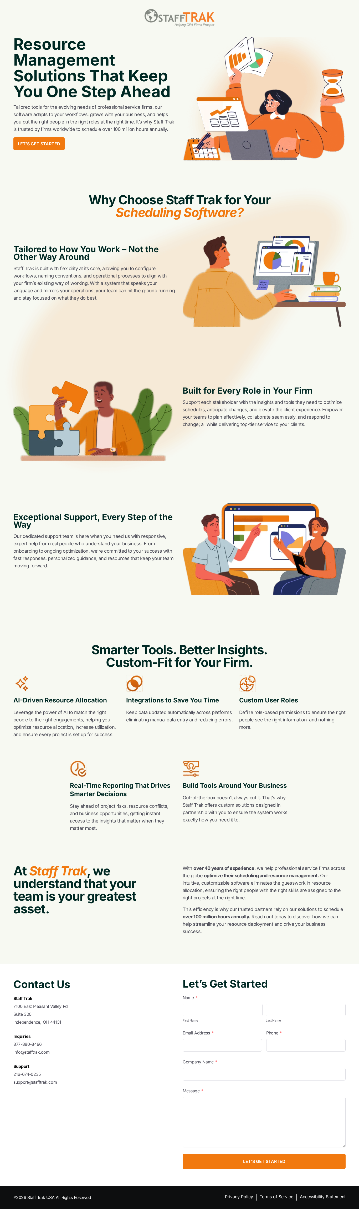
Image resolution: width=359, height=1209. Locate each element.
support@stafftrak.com (35, 1082)
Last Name (273, 1020)
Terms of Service (276, 1196)
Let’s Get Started (39, 143)
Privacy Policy (239, 1196)
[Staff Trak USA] (179, 17)
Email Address (198, 1032)
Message (193, 1090)
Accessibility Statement (323, 1196)
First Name (190, 1020)
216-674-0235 (27, 1074)
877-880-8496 (27, 1044)
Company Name (200, 1061)
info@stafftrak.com (31, 1052)
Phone (274, 1032)
